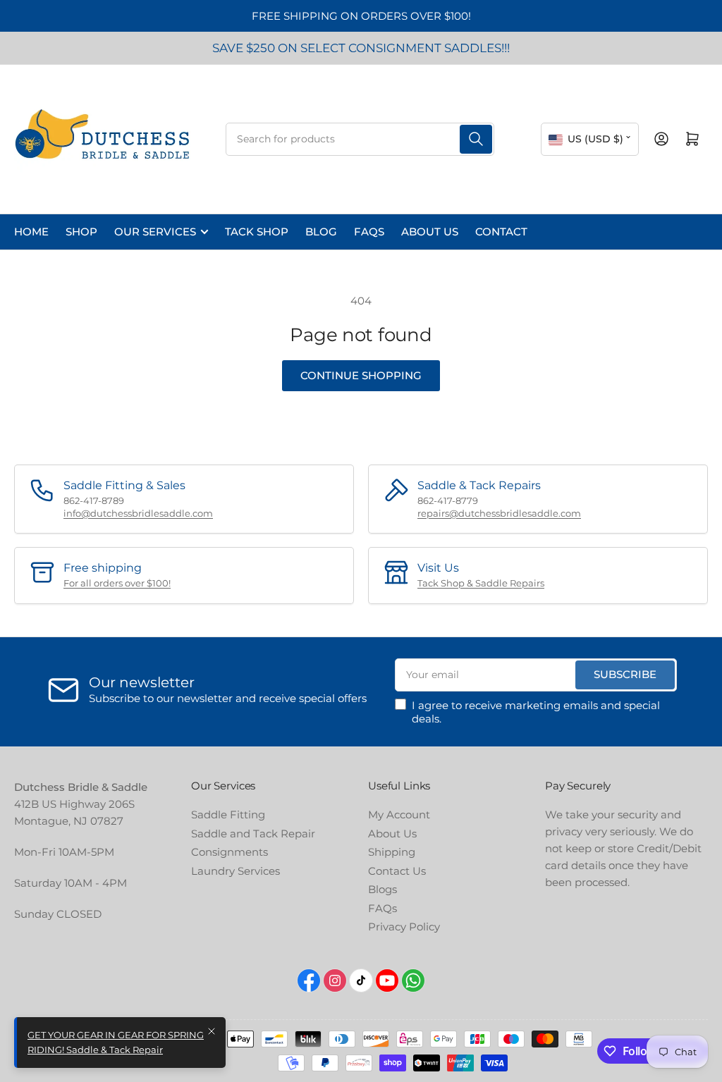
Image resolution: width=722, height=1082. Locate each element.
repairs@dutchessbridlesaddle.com (499, 513)
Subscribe (625, 674)
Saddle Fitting (228, 814)
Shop (81, 231)
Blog (321, 231)
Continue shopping (361, 375)
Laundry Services (235, 871)
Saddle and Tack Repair (253, 833)
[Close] (211, 1031)
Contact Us (397, 871)
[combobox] (360, 139)
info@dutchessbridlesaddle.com (138, 513)
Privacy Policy (404, 926)
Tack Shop (256, 231)
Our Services (155, 231)
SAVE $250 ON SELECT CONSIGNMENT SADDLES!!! (361, 48)
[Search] (475, 139)
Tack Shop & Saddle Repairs (480, 583)
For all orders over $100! (117, 583)
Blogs (382, 889)
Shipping (391, 852)
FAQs (369, 231)
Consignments (229, 852)
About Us (429, 231)
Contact (501, 231)
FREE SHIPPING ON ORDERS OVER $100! (361, 16)
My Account (399, 814)
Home (31, 231)
